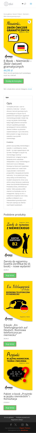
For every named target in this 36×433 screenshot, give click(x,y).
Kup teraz (10, 275)
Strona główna (8, 14)
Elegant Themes (24, 428)
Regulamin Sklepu (17, 420)
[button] (29, 22)
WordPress (24, 430)
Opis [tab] (7, 97)
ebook (15, 14)
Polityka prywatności (23, 417)
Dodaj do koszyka (13, 81)
